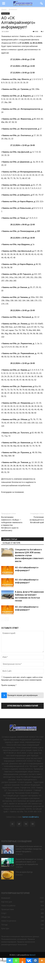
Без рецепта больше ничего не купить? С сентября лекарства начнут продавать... (29, 848)
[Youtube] (32, 824)
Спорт (3, 913)
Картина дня (6, 902)
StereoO (33, 955)
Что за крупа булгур (24, 872)
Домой (3, 9)
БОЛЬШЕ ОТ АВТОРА (11, 543)
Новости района (8, 905)
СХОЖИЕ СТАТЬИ (10, 539)
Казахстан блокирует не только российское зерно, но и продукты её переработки (29, 861)
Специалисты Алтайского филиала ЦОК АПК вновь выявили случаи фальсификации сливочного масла (29, 555)
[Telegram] (9, 960)
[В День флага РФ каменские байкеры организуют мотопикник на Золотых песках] (7, 594)
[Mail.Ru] (35, 960)
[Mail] (12, 824)
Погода (4, 924)
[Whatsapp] (16, 960)
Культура (5, 928)
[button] (41, 3)
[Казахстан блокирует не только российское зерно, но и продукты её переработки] (7, 862)
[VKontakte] (25, 824)
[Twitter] (19, 824)
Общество (5, 917)
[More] (42, 960)
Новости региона (8, 921)
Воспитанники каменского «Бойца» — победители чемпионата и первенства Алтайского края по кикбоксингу (11, 524)
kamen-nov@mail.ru (31, 817)
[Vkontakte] (29, 960)
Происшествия (7, 909)
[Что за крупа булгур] (7, 875)
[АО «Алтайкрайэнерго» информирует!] (7, 570)
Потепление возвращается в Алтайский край (37, 520)
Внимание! (5, 13)
